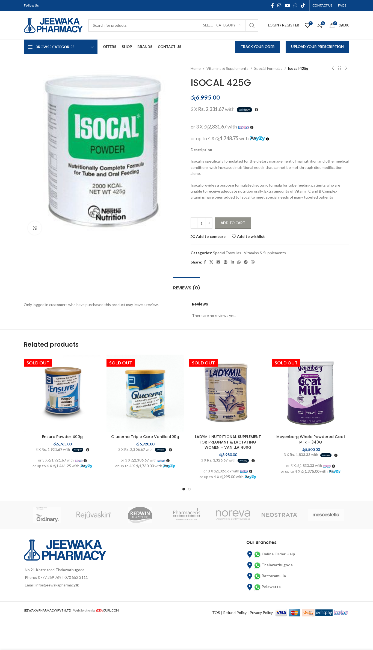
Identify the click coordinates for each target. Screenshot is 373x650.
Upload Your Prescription (317, 46)
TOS (216, 612)
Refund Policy (235, 612)
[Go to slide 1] (183, 489)
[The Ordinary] (47, 515)
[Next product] (346, 68)
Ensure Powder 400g (62, 436)
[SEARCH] (252, 25)
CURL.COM (107, 610)
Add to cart (233, 223)
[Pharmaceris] (186, 515)
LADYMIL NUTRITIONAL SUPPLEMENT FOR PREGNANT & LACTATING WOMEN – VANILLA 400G (228, 442)
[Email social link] (218, 262)
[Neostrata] (279, 515)
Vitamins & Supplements (227, 68)
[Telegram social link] (245, 262)
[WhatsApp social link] (295, 5)
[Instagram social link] (279, 5)
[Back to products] (339, 68)
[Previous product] (333, 68)
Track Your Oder (258, 46)
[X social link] (211, 262)
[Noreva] (233, 515)
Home (196, 68)
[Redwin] (140, 515)
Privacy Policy (261, 612)
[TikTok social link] (303, 5)
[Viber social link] (252, 262)
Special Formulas (268, 68)
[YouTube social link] (287, 5)
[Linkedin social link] (232, 262)
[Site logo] (53, 24)
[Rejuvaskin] (93, 515)
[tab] (186, 285)
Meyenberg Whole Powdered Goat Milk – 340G (310, 439)
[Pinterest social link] (225, 262)
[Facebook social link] (272, 5)
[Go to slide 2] (189, 489)
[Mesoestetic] (326, 515)
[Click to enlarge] (35, 228)
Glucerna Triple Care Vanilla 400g (145, 436)
